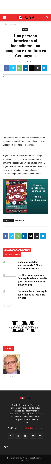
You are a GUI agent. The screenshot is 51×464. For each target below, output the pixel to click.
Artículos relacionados (17, 250)
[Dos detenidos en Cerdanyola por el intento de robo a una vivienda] (9, 294)
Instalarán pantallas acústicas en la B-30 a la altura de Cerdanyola (30, 265)
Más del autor (11, 254)
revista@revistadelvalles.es (31, 428)
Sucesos (12, 24)
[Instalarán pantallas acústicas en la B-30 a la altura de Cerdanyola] (9, 265)
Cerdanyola (19, 220)
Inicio (5, 24)
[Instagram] (18, 436)
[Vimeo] (33, 436)
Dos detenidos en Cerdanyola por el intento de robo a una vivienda (32, 294)
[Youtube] (40, 436)
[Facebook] (11, 436)
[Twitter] (25, 436)
